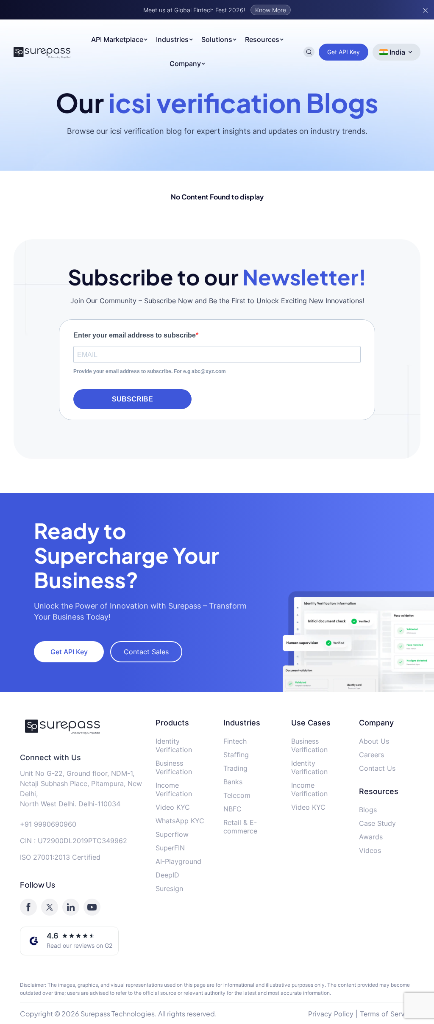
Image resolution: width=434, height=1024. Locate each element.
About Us (374, 741)
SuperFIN (170, 848)
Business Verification (174, 767)
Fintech (235, 741)
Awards (371, 837)
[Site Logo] (42, 52)
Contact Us (377, 768)
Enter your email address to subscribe (134, 335)
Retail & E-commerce (240, 826)
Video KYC (173, 807)
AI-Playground (178, 861)
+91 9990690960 (48, 824)
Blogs (368, 809)
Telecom (236, 795)
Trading (235, 768)
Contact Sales (146, 652)
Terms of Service (387, 1014)
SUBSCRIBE (132, 399)
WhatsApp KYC (180, 820)
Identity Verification (174, 745)
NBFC (232, 809)
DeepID (167, 875)
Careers (371, 754)
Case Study (377, 823)
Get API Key (343, 51)
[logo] (81, 726)
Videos (370, 850)
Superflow (172, 834)
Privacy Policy (330, 1014)
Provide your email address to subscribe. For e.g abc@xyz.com (149, 371)
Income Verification (174, 789)
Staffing (236, 754)
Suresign (169, 888)
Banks (232, 782)
